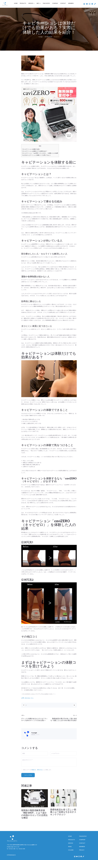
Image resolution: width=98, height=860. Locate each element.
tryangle (34, 733)
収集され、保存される (37, 769)
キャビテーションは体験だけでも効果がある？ (34, 151)
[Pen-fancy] (95, 4)
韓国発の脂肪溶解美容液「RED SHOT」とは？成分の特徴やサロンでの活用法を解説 (34, 814)
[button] (24, 705)
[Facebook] (92, 4)
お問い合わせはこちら (27, 698)
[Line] (84, 4)
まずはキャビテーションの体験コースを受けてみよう (36, 155)
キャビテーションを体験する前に (31, 149)
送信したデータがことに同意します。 (37, 769)
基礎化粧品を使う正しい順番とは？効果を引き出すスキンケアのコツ (63, 812)
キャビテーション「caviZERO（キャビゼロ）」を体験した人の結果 (40, 153)
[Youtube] (87, 4)
